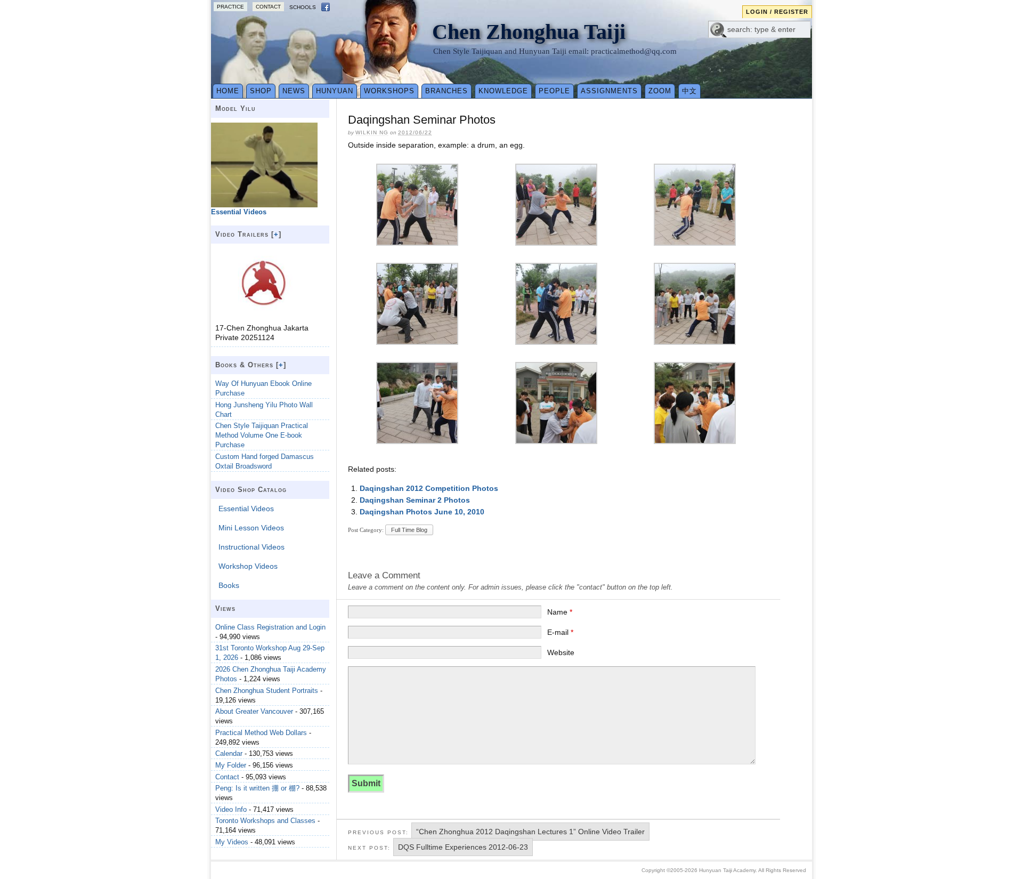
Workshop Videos (248, 566)
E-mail (560, 632)
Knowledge (503, 91)
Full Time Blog (409, 530)
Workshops (389, 91)
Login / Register (777, 12)
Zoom (659, 91)
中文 (689, 91)
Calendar (228, 753)
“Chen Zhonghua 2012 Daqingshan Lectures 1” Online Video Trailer (530, 831)
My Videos (231, 842)
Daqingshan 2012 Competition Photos (429, 488)
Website (560, 652)
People (554, 91)
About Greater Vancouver (254, 711)
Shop (261, 91)
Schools (302, 7)
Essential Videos (246, 508)
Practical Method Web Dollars (261, 733)
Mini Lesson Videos (251, 527)
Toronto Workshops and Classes (265, 821)
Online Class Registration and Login (270, 627)
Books (228, 585)
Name (559, 612)
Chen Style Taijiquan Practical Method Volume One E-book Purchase (261, 435)
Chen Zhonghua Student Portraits (266, 691)
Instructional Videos (251, 547)
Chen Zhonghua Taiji (529, 32)
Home (227, 91)
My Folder (230, 765)
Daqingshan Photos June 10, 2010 (422, 511)
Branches (446, 91)
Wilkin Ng (371, 132)
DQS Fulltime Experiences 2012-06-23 (463, 847)
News (293, 91)
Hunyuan (334, 91)
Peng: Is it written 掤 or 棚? (257, 788)
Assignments (609, 91)
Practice (230, 7)
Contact (268, 7)
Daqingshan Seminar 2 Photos (415, 500)
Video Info (231, 809)
